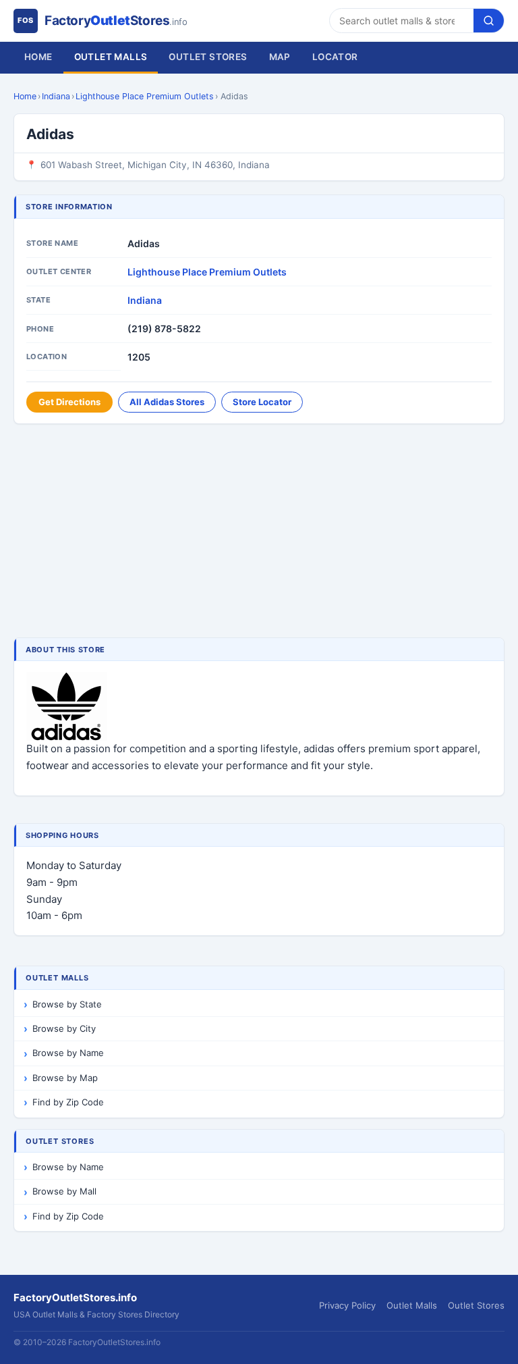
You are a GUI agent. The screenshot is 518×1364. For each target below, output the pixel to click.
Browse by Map (65, 1077)
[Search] (488, 20)
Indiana (56, 96)
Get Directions (69, 401)
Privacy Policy (347, 1305)
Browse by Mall (64, 1191)
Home (38, 56)
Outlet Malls (111, 56)
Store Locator (262, 401)
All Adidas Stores (167, 401)
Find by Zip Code (68, 1102)
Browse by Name (68, 1052)
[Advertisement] (259, 532)
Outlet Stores (208, 56)
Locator (335, 56)
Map (280, 56)
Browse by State (67, 1004)
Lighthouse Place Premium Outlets (145, 96)
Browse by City (64, 1028)
